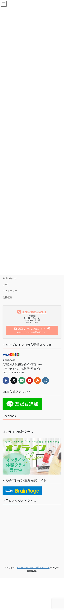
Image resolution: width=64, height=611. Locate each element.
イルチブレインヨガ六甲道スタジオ (27, 345)
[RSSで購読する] (37, 380)
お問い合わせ (10, 278)
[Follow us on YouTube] (29, 380)
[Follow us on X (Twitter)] (13, 380)
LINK (5, 284)
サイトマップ (10, 291)
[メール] (21, 380)
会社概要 (7, 297)
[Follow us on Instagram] (45, 380)
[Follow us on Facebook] (6, 380)
